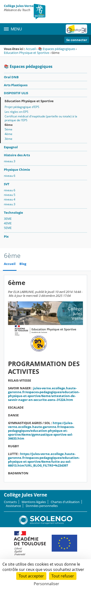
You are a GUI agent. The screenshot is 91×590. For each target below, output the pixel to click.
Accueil (31, 49)
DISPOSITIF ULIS (16, 93)
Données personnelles (42, 506)
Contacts (10, 502)
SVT (6, 184)
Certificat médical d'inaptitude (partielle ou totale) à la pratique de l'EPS (41, 118)
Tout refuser (62, 576)
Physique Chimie (17, 169)
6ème (9, 125)
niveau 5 (9, 195)
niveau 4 (9, 199)
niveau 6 (9, 176)
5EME (8, 228)
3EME (8, 219)
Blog (22, 264)
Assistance (13, 506)
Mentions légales (34, 502)
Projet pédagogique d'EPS (22, 107)
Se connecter (76, 40)
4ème (8, 134)
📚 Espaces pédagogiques (56, 49)
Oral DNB (11, 77)
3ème (8, 139)
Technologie (13, 212)
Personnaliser (46, 583)
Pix (6, 236)
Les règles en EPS (16, 112)
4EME (8, 223)
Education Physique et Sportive (26, 52)
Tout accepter (31, 576)
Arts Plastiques (15, 85)
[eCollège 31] (76, 29)
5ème (8, 129)
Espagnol (11, 147)
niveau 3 (9, 161)
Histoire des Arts (17, 155)
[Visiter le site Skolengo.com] (45, 523)
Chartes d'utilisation (65, 502)
